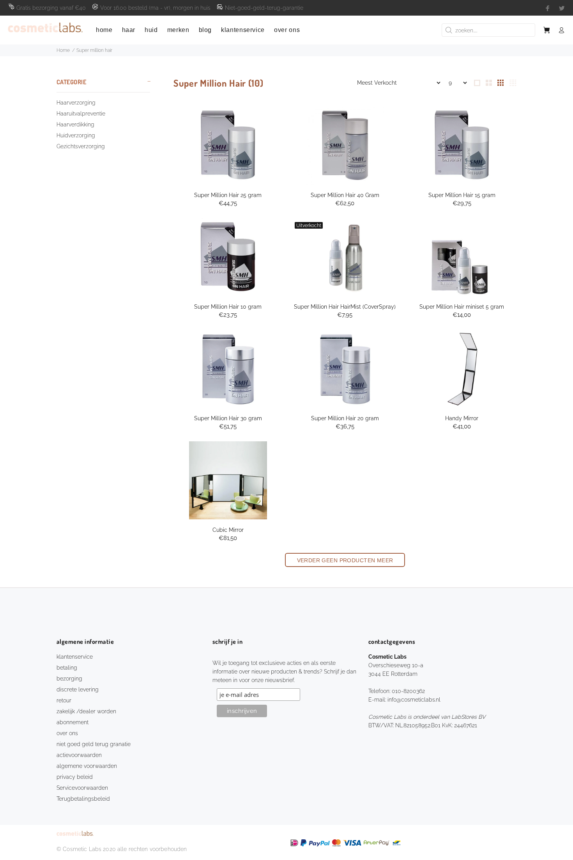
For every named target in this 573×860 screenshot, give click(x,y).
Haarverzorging (76, 103)
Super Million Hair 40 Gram (345, 195)
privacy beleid (75, 777)
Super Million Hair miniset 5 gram (461, 307)
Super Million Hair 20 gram (345, 418)
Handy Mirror (461, 418)
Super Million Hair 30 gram (228, 418)
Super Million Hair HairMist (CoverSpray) (345, 307)
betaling (67, 668)
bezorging (69, 678)
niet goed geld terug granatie (94, 744)
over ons (67, 733)
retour (64, 700)
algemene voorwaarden (87, 766)
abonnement (72, 722)
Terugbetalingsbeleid (83, 799)
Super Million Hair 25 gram (228, 195)
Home (63, 50)
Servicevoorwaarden (82, 788)
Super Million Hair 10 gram (228, 307)
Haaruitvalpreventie (81, 113)
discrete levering (78, 689)
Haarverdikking (75, 124)
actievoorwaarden (79, 755)
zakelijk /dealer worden (86, 711)
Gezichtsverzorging (81, 146)
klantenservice (75, 657)
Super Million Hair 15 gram (461, 195)
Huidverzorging (76, 135)
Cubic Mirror (228, 530)
